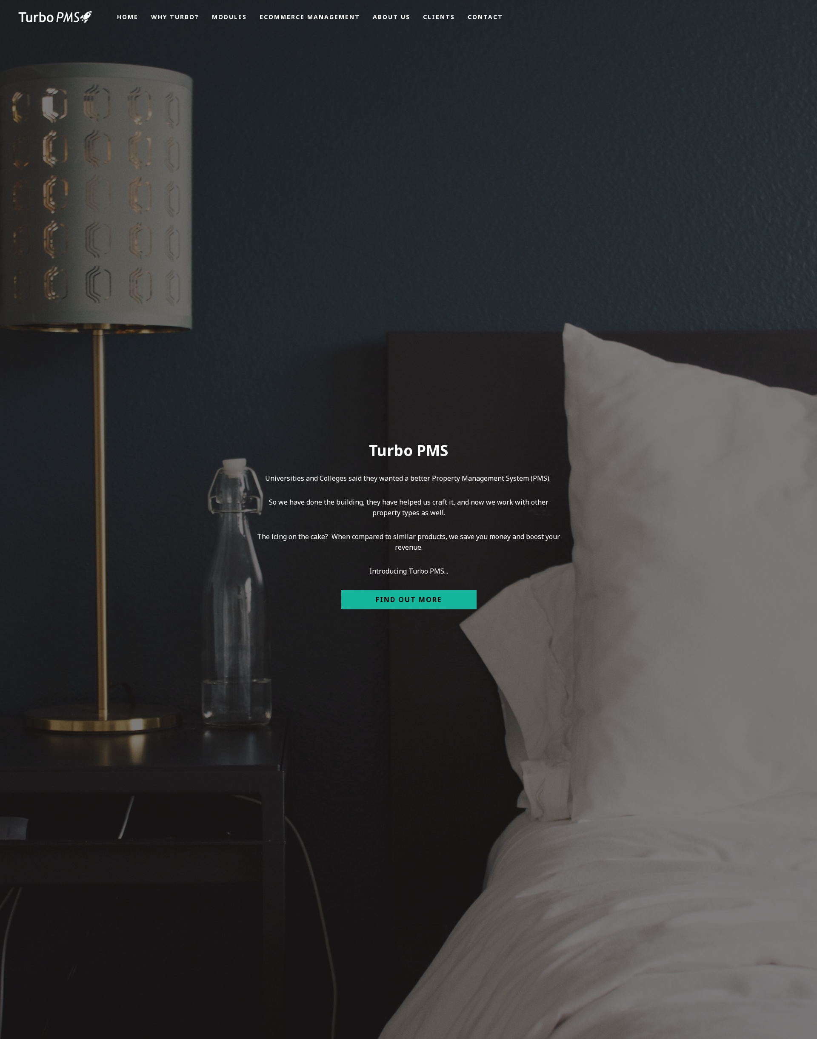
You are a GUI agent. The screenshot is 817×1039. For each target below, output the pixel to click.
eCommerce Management (409, 425)
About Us (509, 425)
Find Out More (409, 599)
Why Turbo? (246, 425)
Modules (311, 425)
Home (189, 425)
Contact (619, 425)
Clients (565, 425)
